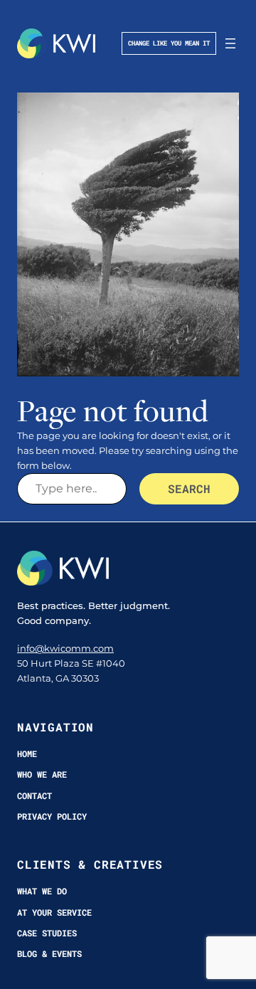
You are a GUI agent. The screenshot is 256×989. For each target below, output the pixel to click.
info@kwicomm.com (65, 648)
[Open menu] (230, 43)
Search (189, 488)
